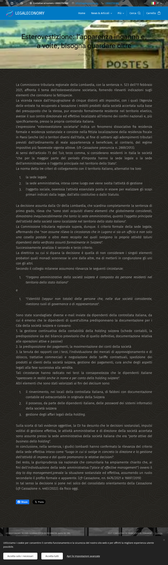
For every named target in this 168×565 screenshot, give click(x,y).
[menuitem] (81, 13)
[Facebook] (22, 3)
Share (24, 502)
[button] (135, 13)
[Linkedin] (12, 3)
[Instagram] (7, 3)
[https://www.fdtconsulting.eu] (17, 3)
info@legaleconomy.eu (86, 3)
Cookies (158, 533)
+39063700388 (112, 3)
